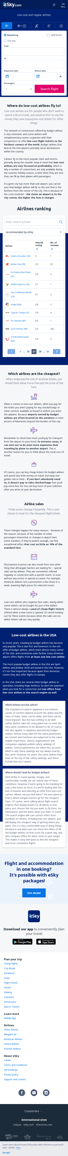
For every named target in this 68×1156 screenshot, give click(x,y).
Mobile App (10, 1018)
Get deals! (34, 893)
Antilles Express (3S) (20, 284)
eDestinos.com (44, 1124)
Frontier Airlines (12, 1048)
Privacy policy (11, 1074)
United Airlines (11, 1043)
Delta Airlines (11, 1029)
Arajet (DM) (16, 304)
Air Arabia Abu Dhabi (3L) (21, 274)
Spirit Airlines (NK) (19, 328)
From (6, 46)
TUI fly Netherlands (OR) (20, 339)
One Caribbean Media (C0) (21, 294)
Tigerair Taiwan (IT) (20, 312)
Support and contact (15, 1079)
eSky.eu (17, 1124)
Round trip (12, 35)
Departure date (11, 71)
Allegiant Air (10, 1034)
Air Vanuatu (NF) (18, 320)
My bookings (11, 1069)
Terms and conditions (15, 1064)
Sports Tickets (11, 1006)
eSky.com (29, 1124)
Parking (8, 992)
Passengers (9, 83)
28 (40, 351)
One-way (11, 40)
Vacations (9, 973)
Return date (40, 71)
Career (7, 1060)
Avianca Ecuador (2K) (20, 256)
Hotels (7, 987)
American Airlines (13, 1039)
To (5, 58)
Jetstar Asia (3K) (18, 264)
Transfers (9, 997)
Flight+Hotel (10, 982)
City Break (9, 968)
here (18, 1147)
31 (48, 351)
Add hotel (56, 35)
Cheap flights (11, 963)
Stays (7, 977)
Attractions (10, 1001)
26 (28, 351)
